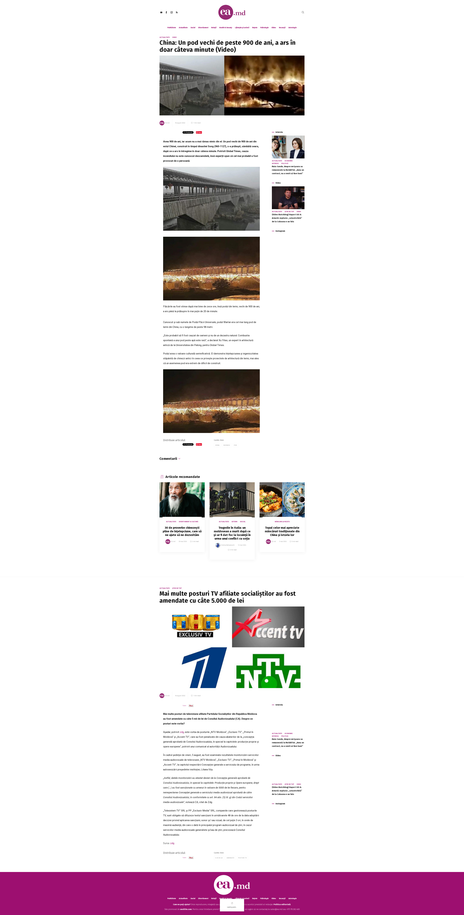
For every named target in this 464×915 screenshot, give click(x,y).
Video (274, 27)
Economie (289, 161)
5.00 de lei (219, 858)
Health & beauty (225, 27)
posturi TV (242, 858)
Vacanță (282, 27)
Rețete (254, 27)
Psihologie (264, 27)
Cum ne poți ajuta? (181, 904)
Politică (284, 163)
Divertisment (203, 27)
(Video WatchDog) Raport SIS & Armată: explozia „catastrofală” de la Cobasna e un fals (287, 218)
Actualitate (183, 27)
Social (193, 27)
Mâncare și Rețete (282, 522)
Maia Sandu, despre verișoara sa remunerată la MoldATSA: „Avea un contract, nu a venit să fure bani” (288, 170)
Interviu (275, 163)
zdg (182, 732)
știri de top (289, 211)
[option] (182, 519)
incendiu (226, 445)
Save (196, 550)
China (217, 445)
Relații (213, 27)
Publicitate (171, 27)
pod (235, 445)
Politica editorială (282, 904)
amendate (230, 858)
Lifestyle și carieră (242, 27)
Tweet (184, 705)
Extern (234, 522)
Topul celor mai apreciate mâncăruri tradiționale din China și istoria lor (282, 531)
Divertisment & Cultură (188, 522)
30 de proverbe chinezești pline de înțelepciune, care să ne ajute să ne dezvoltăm (182, 531)
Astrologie (292, 27)
